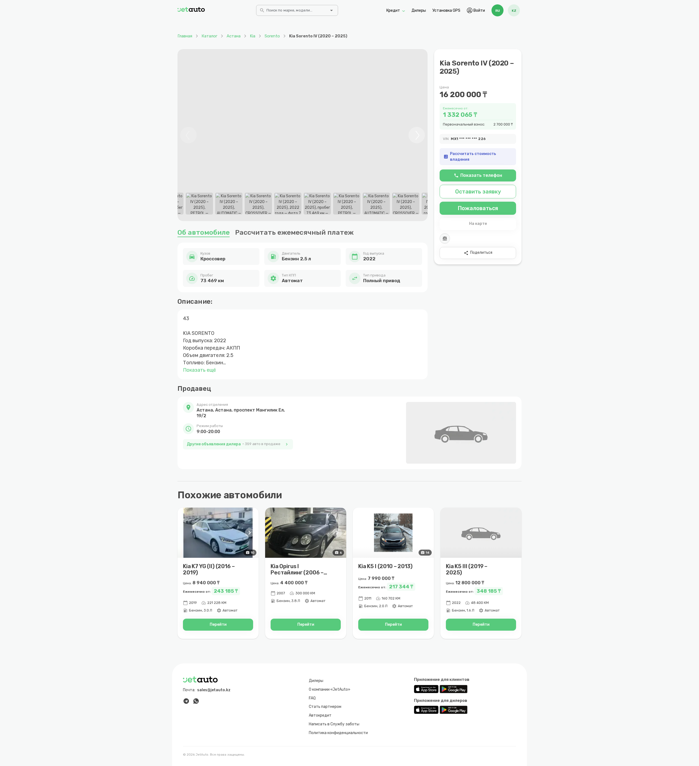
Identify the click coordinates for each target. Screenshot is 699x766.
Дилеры (418, 10)
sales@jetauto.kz (213, 690)
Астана (234, 36)
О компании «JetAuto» (329, 689)
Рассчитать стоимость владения (469, 156)
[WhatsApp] (196, 701)
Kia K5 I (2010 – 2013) (385, 566)
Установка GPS (446, 10)
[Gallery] (302, 135)
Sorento (272, 36)
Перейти (218, 624)
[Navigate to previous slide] (188, 135)
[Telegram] (186, 701)
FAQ (312, 698)
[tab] (199, 203)
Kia (252, 36)
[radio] (497, 10)
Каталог (209, 36)
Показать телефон (478, 175)
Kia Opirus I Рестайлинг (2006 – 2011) (297, 572)
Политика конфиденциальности (338, 733)
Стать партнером (325, 706)
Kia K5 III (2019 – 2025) (466, 569)
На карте (478, 223)
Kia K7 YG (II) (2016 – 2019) (209, 569)
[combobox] (296, 12)
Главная (184, 36)
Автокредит (320, 715)
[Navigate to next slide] (416, 135)
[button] (238, 410)
